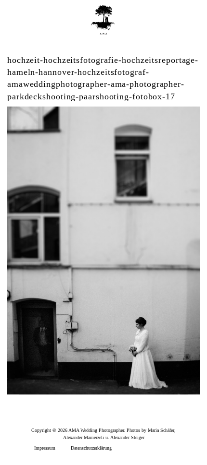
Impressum (44, 448)
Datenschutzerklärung (91, 448)
